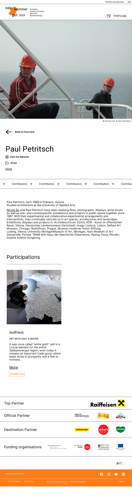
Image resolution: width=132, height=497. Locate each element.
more (8, 168)
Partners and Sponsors (114, 2)
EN (129, 2)
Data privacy (29, 481)
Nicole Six (13, 210)
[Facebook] (101, 474)
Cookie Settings (13, 481)
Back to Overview (25, 132)
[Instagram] (108, 474)
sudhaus (16, 332)
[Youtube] (116, 474)
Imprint (121, 481)
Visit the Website (19, 157)
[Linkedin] (123, 474)
